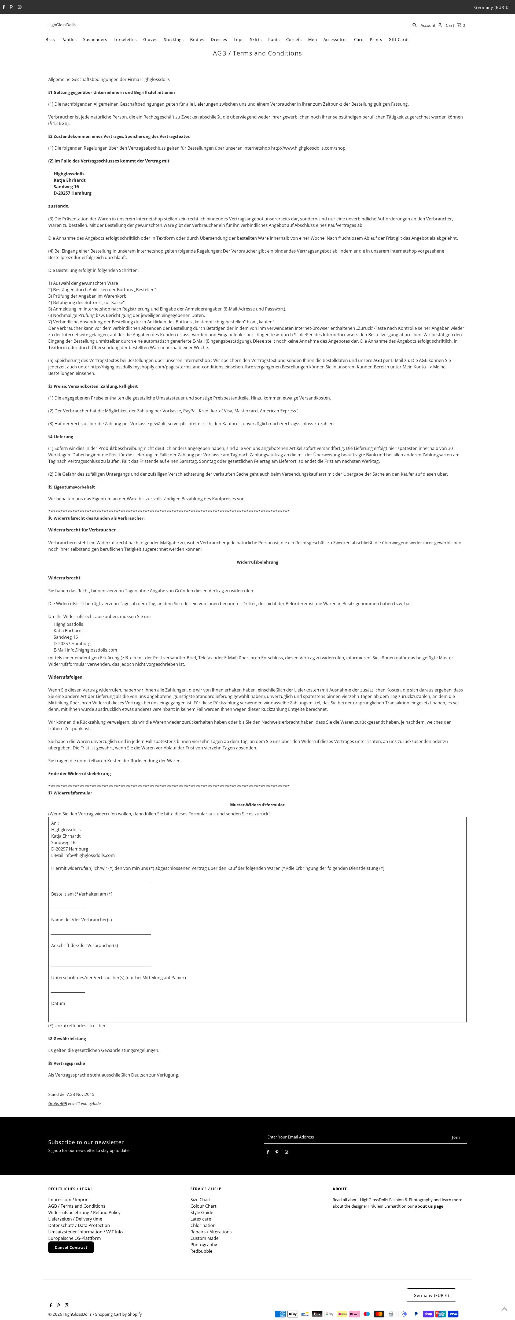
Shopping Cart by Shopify (118, 1314)
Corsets (294, 39)
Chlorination (203, 1225)
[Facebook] (3, 7)
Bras (50, 39)
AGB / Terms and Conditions (76, 1206)
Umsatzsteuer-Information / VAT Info (85, 1232)
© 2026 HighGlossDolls (70, 1314)
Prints (376, 39)
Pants (274, 39)
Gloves (150, 39)
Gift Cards (399, 39)
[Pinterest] (10, 7)
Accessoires (335, 39)
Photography (203, 1245)
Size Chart (200, 1200)
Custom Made (204, 1238)
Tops (239, 39)
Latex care (200, 1219)
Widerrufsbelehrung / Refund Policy (84, 1212)
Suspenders (95, 39)
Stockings (174, 39)
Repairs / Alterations (211, 1232)
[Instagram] (18, 7)
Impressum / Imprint (69, 1200)
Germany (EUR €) (492, 7)
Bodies (197, 39)
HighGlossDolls (61, 24)
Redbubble (201, 1251)
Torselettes (125, 39)
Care (358, 39)
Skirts (256, 39)
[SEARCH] (414, 25)
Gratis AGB (57, 1103)
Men (312, 39)
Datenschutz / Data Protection (79, 1225)
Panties (69, 39)
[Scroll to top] (504, 1309)
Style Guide (201, 1212)
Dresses (219, 39)
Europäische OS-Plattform (74, 1238)
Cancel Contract (71, 1247)
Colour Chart (203, 1206)
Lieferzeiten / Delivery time (75, 1219)
